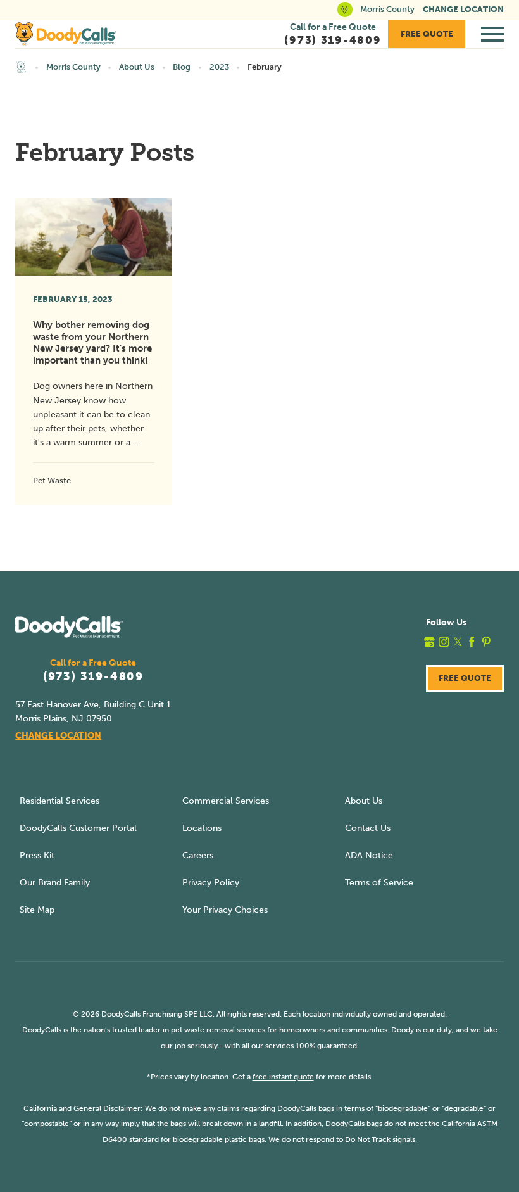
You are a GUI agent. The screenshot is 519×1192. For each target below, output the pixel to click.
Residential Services (59, 801)
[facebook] (471, 642)
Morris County (73, 67)
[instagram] (444, 642)
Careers (197, 855)
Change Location (463, 9)
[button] (492, 34)
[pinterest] (486, 642)
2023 (219, 67)
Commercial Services (225, 801)
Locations (202, 828)
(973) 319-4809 (93, 677)
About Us (136, 67)
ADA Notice (369, 855)
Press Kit (37, 855)
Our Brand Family (55, 882)
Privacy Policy (210, 882)
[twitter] (458, 642)
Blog (182, 67)
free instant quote (283, 1076)
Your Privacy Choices (225, 909)
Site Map (37, 909)
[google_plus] (429, 642)
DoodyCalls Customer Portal (78, 828)
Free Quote (427, 34)
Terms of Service (379, 882)
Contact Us (368, 828)
